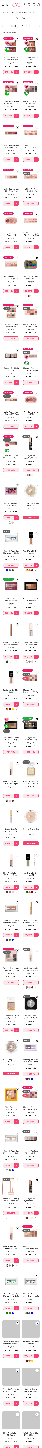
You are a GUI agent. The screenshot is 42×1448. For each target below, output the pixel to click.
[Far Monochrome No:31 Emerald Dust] (11, 1281)
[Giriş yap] (25, 4)
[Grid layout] (14, 26)
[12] (31, 264)
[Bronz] (29, 570)
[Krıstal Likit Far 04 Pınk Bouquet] (11, 1234)
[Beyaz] (27, 661)
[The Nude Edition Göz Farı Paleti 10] (11, 356)
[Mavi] (7, 570)
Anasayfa (6, 12)
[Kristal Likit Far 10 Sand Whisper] (11, 769)
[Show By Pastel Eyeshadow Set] (11, 1095)
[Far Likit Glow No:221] (11, 678)
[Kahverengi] (29, 475)
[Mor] (26, 1079)
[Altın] (10, 661)
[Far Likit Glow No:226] (31, 1329)
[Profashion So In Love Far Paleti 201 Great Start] (11, 1377)
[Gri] (26, 1313)
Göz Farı (32, 12)
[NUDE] (29, 296)
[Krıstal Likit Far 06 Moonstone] (31, 630)
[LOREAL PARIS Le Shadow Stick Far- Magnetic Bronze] (11, 630)
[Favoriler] (29, 4)
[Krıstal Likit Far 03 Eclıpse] (11, 1420)
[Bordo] (32, 570)
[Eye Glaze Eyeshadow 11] (11, 817)
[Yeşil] (27, 892)
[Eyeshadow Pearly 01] (31, 491)
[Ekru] (27, 475)
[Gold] (27, 570)
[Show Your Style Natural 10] (31, 1377)
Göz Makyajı (23, 12)
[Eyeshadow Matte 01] (31, 817)
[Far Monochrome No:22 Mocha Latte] (11, 908)
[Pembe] (32, 661)
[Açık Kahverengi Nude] (7, 1170)
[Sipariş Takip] (34, 4)
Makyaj (14, 12)
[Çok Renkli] (32, 296)
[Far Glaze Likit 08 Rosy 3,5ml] (31, 908)
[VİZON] (29, 661)
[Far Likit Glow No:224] (31, 860)
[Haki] (10, 570)
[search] (7, 4)
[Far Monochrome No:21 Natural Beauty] (11, 1139)
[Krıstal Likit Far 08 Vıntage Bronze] (11, 860)
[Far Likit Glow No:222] (31, 538)
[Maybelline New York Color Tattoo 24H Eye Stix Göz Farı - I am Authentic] (31, 1186)
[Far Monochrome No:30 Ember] (11, 1329)
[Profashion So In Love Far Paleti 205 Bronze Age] (31, 586)
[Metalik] (13, 1218)
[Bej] (32, 475)
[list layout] (11, 26)
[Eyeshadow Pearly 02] (11, 1047)
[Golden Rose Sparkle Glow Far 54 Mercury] (11, 1003)
